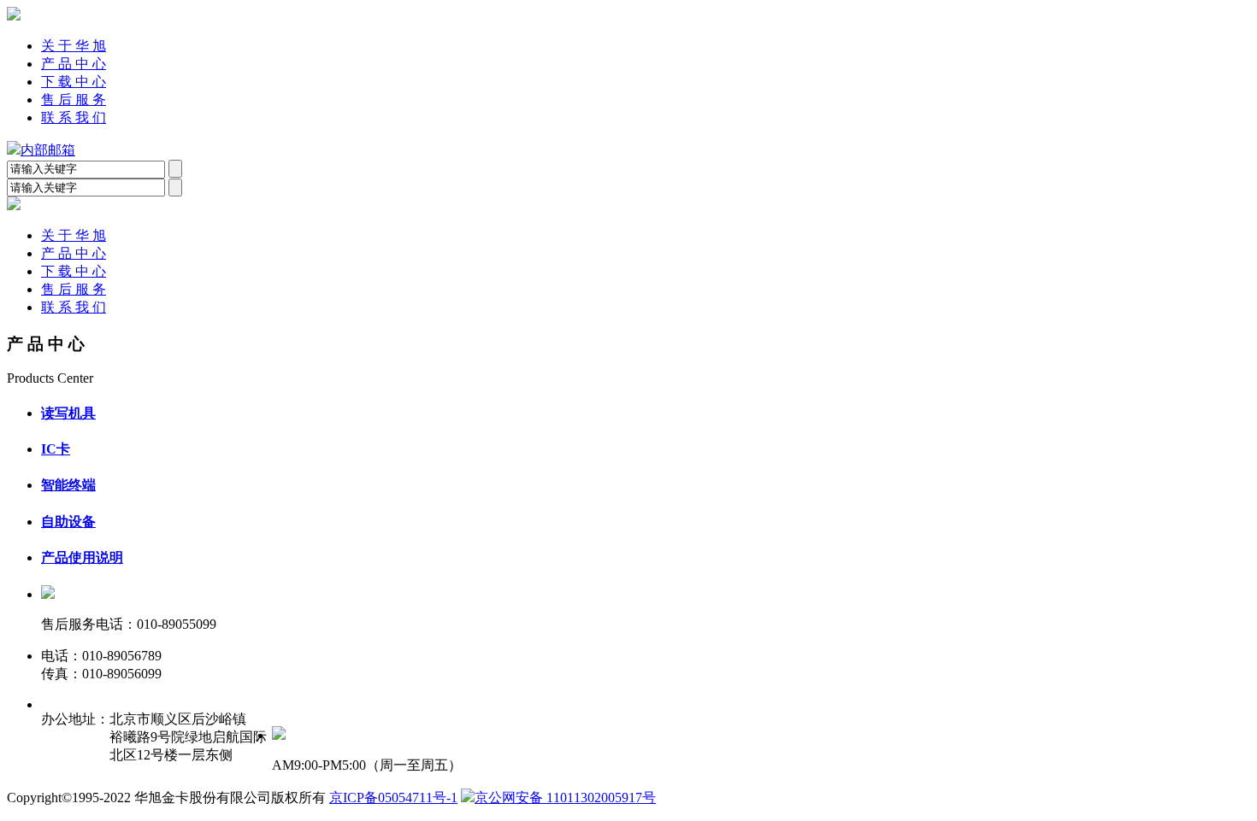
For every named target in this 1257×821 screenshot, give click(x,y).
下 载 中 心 (73, 81)
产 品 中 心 (73, 63)
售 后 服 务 (73, 99)
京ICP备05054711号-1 (393, 797)
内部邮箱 (48, 150)
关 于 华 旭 (73, 45)
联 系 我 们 (73, 117)
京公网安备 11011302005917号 (565, 797)
